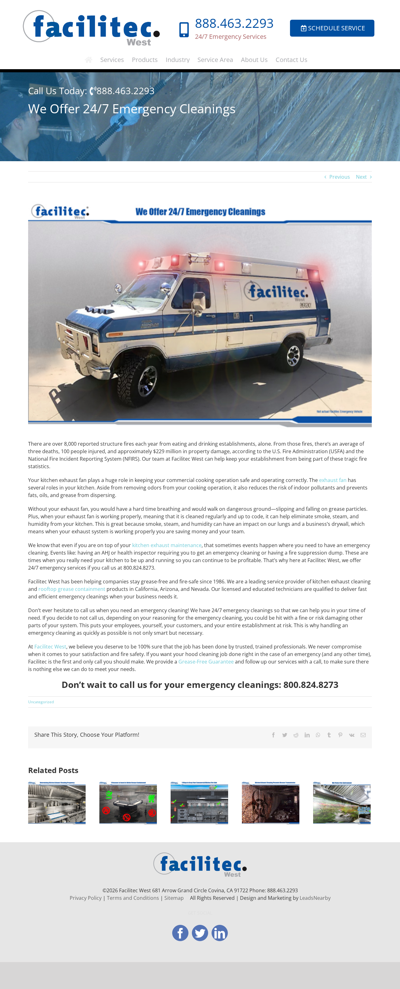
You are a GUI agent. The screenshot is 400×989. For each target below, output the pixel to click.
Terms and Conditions (133, 897)
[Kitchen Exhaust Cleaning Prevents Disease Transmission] (270, 802)
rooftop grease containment (71, 589)
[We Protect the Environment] (342, 802)
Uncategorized (41, 702)
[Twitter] (200, 933)
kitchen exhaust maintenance (167, 545)
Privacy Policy (86, 897)
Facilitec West (50, 646)
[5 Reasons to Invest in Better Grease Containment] (128, 802)
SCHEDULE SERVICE (336, 28)
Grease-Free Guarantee (206, 661)
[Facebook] (180, 933)
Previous (339, 176)
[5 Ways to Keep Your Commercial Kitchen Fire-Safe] (199, 802)
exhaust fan (333, 480)
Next (361, 176)
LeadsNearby (315, 897)
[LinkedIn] (220, 933)
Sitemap (174, 897)
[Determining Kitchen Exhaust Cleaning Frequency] (57, 802)
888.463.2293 (234, 23)
